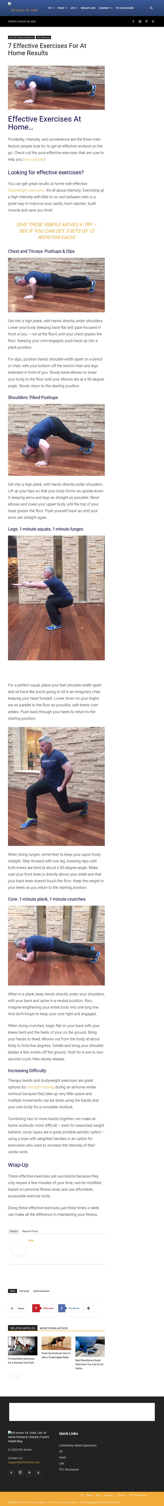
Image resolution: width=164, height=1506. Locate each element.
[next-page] (16, 1376)
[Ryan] (18, 1248)
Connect (104, 7)
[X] (153, 21)
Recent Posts (30, 1231)
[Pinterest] (146, 21)
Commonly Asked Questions (78, 1445)
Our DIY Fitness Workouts (21, 37)
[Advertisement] (56, 672)
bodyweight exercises (26, 190)
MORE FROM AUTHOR (54, 1328)
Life (72, 7)
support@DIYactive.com (24, 1462)
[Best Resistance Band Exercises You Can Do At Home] (90, 1347)
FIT (49, 7)
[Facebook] (133, 21)
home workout (41, 1290)
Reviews (108, 1495)
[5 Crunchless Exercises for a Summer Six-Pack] (22, 1346)
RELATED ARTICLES (22, 1328)
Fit (60, 1451)
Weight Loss (88, 7)
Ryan (31, 1240)
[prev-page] (10, 1376)
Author (14, 1231)
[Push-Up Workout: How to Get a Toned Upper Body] (56, 1343)
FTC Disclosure (125, 7)
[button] (151, 8)
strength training (40, 1087)
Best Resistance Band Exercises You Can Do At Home (89, 1364)
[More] (88, 1308)
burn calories (33, 159)
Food (61, 7)
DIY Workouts (43, 37)
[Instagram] (140, 21)
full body (24, 1290)
